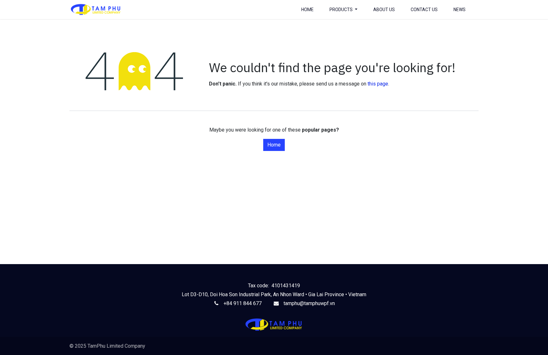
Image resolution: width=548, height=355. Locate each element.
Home (274, 145)
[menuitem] (307, 9)
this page (378, 84)
